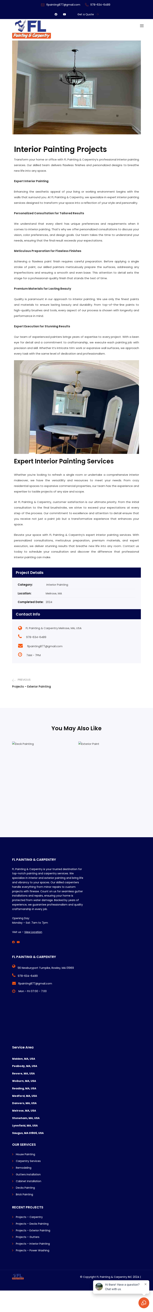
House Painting (25, 1154)
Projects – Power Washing (32, 1250)
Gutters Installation (28, 1174)
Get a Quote (85, 14)
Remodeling (23, 1168)
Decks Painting (25, 1188)
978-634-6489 (100, 5)
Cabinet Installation (28, 1181)
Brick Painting (24, 1194)
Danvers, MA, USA (24, 1103)
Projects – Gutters (27, 1237)
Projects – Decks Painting (32, 1224)
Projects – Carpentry (29, 1217)
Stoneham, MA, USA (26, 1118)
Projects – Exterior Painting (33, 1230)
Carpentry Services (28, 1161)
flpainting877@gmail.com (63, 5)
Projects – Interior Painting (33, 1244)
